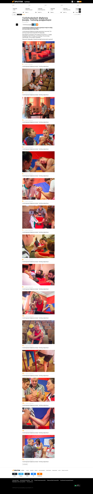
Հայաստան (32, 470)
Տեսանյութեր (54, 470)
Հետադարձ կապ (30, 481)
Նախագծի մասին (15, 480)
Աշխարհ (36, 470)
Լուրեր (14, 9)
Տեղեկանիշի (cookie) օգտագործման (18, 481)
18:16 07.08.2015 (25, 22)
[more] (54, 64)
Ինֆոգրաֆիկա (48, 470)
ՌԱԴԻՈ (59, 470)
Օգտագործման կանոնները (25, 480)
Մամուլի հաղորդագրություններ (40, 480)
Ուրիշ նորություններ (41, 9)
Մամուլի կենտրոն (65, 470)
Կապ (32, 480)
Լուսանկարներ (25, 464)
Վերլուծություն (42, 470)
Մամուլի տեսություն (28, 9)
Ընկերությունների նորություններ (53, 480)
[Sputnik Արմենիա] (18, 2)
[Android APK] (77, 485)
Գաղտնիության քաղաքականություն (66, 480)
